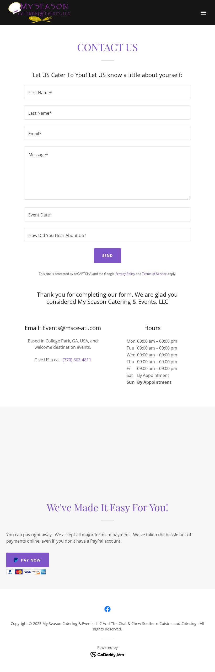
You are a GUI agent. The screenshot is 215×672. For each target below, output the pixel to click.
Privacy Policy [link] (125, 273)
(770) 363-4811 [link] (77, 360)
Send (107, 255)
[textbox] (107, 92)
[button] (203, 12)
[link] (39, 12)
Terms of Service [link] (154, 273)
